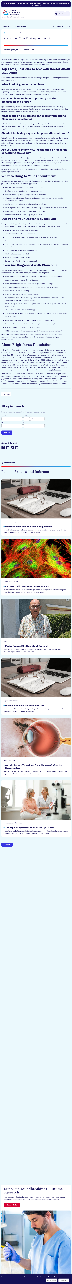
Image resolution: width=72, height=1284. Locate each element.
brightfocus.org (55, 370)
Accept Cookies (51, 1280)
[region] (36, 1279)
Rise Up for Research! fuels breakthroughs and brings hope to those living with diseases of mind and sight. (36, 4)
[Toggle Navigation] (67, 13)
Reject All (64, 1280)
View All (7, 844)
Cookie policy (52, 1276)
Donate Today (12, 1205)
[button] (16, 447)
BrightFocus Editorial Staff (23, 50)
